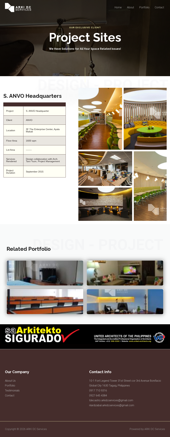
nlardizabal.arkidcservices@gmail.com (111, 405)
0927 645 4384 (98, 395)
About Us (10, 380)
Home (118, 7)
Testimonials (12, 390)
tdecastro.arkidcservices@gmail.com (111, 400)
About (130, 7)
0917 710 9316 (98, 390)
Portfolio (144, 7)
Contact (159, 7)
